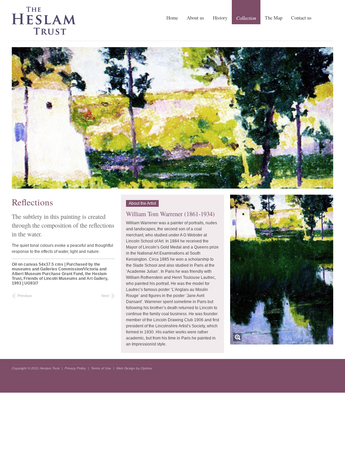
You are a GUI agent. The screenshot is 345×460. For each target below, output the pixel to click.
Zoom (237, 337)
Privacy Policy (75, 368)
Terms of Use (101, 368)
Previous (25, 296)
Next (105, 296)
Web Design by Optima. (134, 368)
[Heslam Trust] (43, 24)
